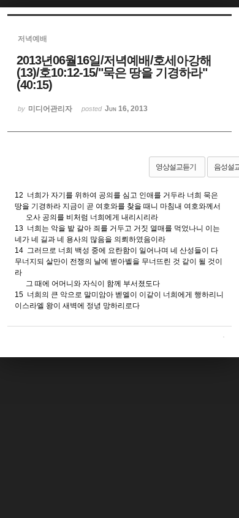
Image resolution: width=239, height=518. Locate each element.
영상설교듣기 (176, 167)
